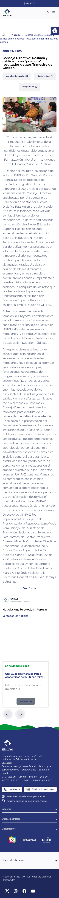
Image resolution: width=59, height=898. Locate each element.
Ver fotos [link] (29, 588)
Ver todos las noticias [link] (15, 615)
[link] (55, 31)
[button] (8, 714)
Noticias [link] (16, 35)
